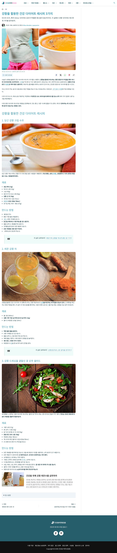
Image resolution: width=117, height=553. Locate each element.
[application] (27, 3)
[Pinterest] (61, 533)
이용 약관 (30, 545)
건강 (25, 3)
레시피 (62, 3)
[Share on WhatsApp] (65, 75)
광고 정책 (58, 545)
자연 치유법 (34, 3)
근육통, (54, 173)
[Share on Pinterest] (69, 75)
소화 (42, 302)
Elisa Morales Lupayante (31, 25)
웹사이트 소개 (79, 545)
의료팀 (72, 545)
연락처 (87, 545)
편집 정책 (65, 545)
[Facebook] (56, 533)
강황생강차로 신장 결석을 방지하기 (59, 350)
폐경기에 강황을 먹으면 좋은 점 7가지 (58, 238)
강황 (21, 82)
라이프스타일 (87, 3)
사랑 (77, 3)
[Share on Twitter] (60, 75)
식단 (53, 3)
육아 (69, 3)
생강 (5, 219)
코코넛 (6, 201)
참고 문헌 (8, 495)
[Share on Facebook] (56, 75)
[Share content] (74, 75)
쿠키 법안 (51, 545)
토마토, (24, 460)
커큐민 (7, 84)
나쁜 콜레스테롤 (57, 89)
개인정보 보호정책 (40, 545)
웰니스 (45, 3)
